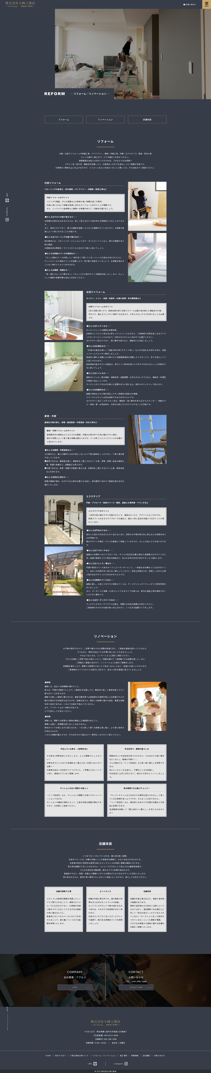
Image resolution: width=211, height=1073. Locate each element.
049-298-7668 (139, 981)
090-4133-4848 (111, 1035)
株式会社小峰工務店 (108, 1071)
